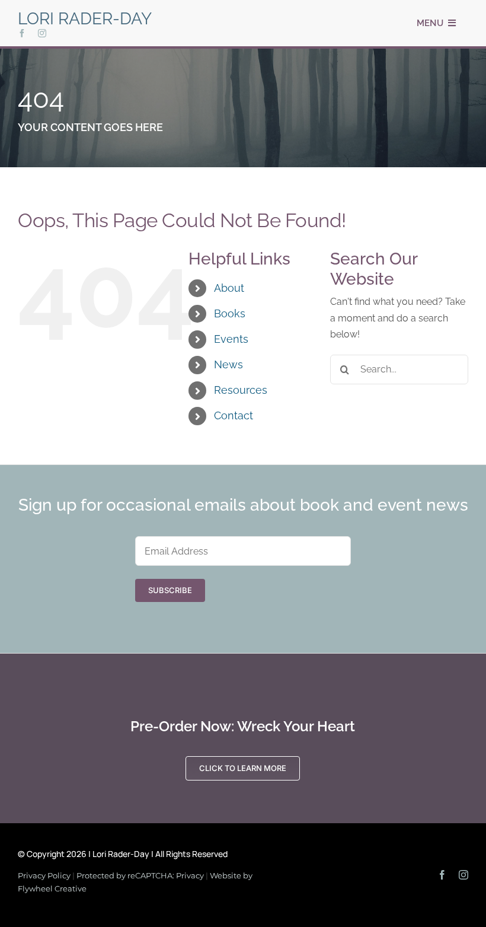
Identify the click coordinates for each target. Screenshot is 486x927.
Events (231, 339)
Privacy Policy (44, 875)
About (229, 288)
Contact (233, 415)
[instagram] (42, 33)
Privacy (190, 875)
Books (229, 313)
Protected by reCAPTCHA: (126, 875)
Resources (240, 390)
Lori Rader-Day (85, 18)
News (228, 364)
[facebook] (22, 33)
